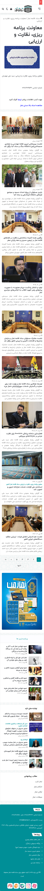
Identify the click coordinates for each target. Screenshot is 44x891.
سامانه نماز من (35, 863)
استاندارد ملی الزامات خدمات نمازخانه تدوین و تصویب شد (24, 487)
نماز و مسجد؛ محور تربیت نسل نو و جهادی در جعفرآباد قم (14, 761)
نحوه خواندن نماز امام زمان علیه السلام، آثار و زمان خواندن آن (15, 689)
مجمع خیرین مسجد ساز (32, 851)
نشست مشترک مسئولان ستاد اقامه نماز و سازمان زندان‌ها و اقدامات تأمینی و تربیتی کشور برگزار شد (23, 339)
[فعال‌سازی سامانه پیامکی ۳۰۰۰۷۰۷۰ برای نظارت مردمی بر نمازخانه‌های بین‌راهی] (22, 415)
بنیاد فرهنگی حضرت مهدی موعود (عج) (27, 847)
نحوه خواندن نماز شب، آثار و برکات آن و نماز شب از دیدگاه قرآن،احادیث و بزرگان (16, 648)
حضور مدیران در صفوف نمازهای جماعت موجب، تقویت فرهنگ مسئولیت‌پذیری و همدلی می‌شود (15, 729)
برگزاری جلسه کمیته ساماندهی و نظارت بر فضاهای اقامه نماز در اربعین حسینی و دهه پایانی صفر (23, 239)
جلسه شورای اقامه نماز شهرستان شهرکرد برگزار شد (15, 752)
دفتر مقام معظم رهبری (32, 840)
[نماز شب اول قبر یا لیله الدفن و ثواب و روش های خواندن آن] (35, 660)
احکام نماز (38, 787)
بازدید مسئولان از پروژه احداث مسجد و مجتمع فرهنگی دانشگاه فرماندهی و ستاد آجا (24, 193)
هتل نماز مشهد (35, 859)
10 (5, 559)
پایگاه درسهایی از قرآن (33, 843)
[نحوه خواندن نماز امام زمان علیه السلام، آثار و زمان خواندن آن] (35, 693)
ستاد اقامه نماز (34, 18)
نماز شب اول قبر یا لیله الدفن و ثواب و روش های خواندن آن (16, 659)
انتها (19, 565)
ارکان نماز (38, 792)
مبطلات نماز (37, 797)
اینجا (19, 99)
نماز (10, 872)
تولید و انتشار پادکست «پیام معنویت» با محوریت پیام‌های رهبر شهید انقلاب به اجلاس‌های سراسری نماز (23, 290)
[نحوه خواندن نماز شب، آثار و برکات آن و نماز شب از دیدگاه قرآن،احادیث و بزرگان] (35, 649)
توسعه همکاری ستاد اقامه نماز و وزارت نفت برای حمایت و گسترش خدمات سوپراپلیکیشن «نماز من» (23, 385)
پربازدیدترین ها (22, 639)
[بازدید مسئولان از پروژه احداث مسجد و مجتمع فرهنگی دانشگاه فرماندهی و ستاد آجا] (22, 175)
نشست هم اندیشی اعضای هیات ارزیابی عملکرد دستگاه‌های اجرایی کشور (24, 538)
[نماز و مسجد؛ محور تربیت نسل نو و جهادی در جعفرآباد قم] (35, 763)
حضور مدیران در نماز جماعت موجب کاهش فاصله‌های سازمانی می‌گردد (15, 742)
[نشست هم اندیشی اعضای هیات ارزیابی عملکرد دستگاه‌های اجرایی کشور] (22, 518)
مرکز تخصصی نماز (34, 855)
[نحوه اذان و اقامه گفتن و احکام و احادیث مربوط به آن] (35, 681)
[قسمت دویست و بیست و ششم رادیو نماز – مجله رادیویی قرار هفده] (35, 716)
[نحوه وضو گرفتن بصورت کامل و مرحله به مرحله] (35, 671)
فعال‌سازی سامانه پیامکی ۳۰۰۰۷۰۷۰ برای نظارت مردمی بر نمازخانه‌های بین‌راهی (24, 434)
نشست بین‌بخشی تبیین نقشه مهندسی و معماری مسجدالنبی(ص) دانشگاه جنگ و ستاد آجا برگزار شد (23, 145)
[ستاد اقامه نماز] (23, 9)
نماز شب (38, 781)
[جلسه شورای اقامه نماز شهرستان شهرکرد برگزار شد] (35, 753)
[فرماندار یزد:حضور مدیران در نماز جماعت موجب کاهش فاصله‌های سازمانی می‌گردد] (35, 743)
